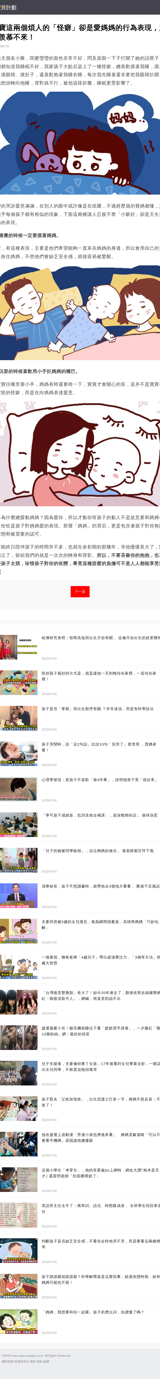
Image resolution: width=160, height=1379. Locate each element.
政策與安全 (22, 1361)
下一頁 (80, 591)
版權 (46, 1361)
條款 (33, 1361)
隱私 (39, 1361)
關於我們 (8, 1361)
